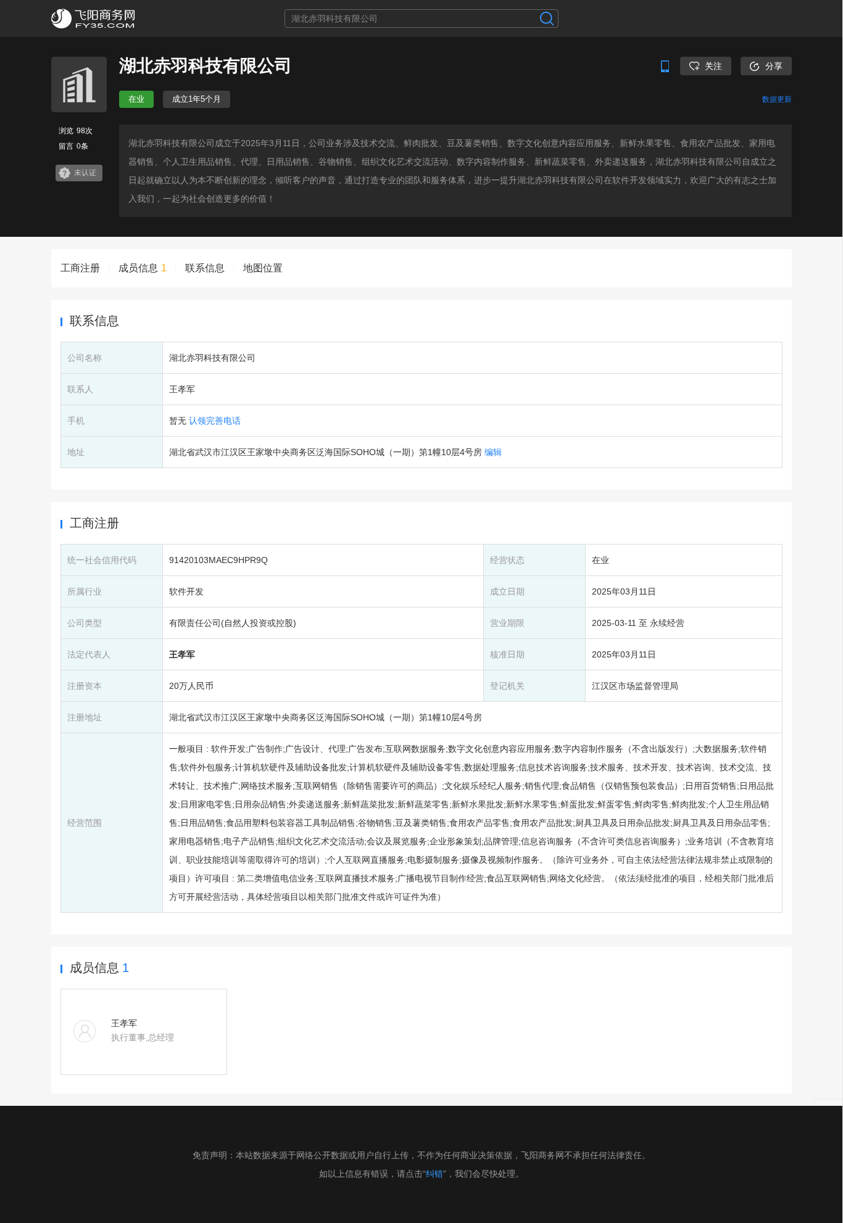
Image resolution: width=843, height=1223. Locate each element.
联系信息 (205, 268)
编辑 (493, 452)
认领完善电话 (215, 421)
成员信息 (142, 268)
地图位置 (263, 268)
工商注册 (80, 268)
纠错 (434, 1174)
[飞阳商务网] (113, 18)
